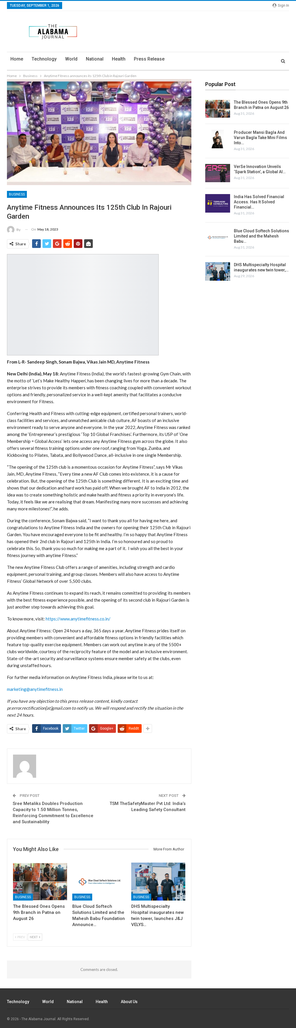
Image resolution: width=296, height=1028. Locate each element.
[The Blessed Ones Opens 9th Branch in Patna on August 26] (40, 882)
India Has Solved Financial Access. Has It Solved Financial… (259, 201)
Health (118, 59)
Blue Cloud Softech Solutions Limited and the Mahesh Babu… (261, 236)
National (94, 59)
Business (17, 194)
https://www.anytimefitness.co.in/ (78, 618)
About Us (129, 1001)
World (71, 59)
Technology (44, 59)
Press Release (149, 59)
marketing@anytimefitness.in (35, 689)
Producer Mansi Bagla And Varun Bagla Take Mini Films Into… (260, 137)
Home (16, 59)
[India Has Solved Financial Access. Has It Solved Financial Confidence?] (217, 203)
